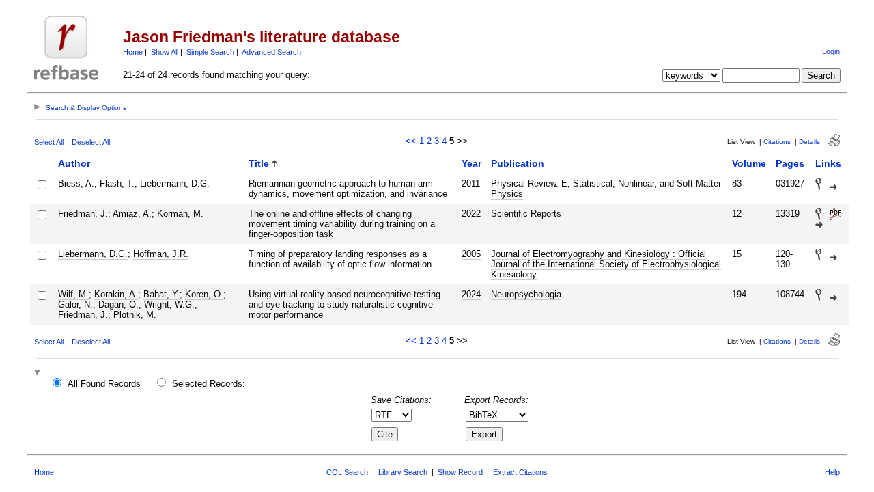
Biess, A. (76, 183)
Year (471, 163)
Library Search (402, 472)
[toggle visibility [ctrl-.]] (39, 373)
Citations (777, 142)
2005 (471, 254)
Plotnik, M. (134, 315)
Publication (517, 163)
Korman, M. (180, 213)
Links (828, 163)
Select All (49, 142)
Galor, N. (75, 304)
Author (74, 163)
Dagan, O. (118, 304)
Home (133, 52)
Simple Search (210, 52)
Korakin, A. (116, 294)
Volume (749, 163)
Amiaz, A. (132, 213)
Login (831, 51)
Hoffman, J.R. (160, 254)
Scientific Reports (526, 213)
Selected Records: (208, 384)
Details (809, 142)
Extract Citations (520, 472)
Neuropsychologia (526, 294)
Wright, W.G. (169, 304)
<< (411, 141)
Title (259, 163)
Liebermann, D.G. (175, 183)
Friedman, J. (83, 213)
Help (832, 472)
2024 (471, 294)
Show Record (460, 472)
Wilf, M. (73, 294)
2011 (471, 183)
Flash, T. (117, 183)
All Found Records (104, 384)
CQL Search (347, 472)
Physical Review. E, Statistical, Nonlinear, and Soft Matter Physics (606, 188)
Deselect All (91, 142)
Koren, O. (204, 294)
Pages (790, 163)
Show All (164, 52)
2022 (471, 213)
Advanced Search (271, 52)
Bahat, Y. (161, 294)
